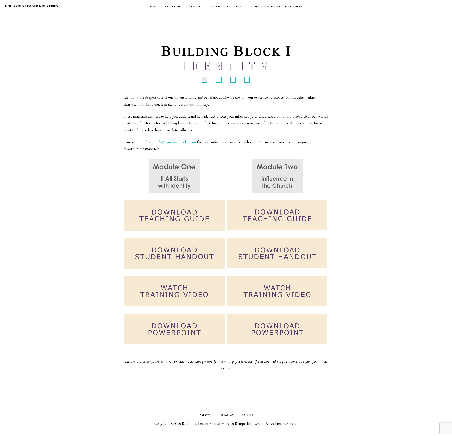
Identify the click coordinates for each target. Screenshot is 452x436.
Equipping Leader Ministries (31, 6)
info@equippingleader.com (176, 142)
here (227, 368)
